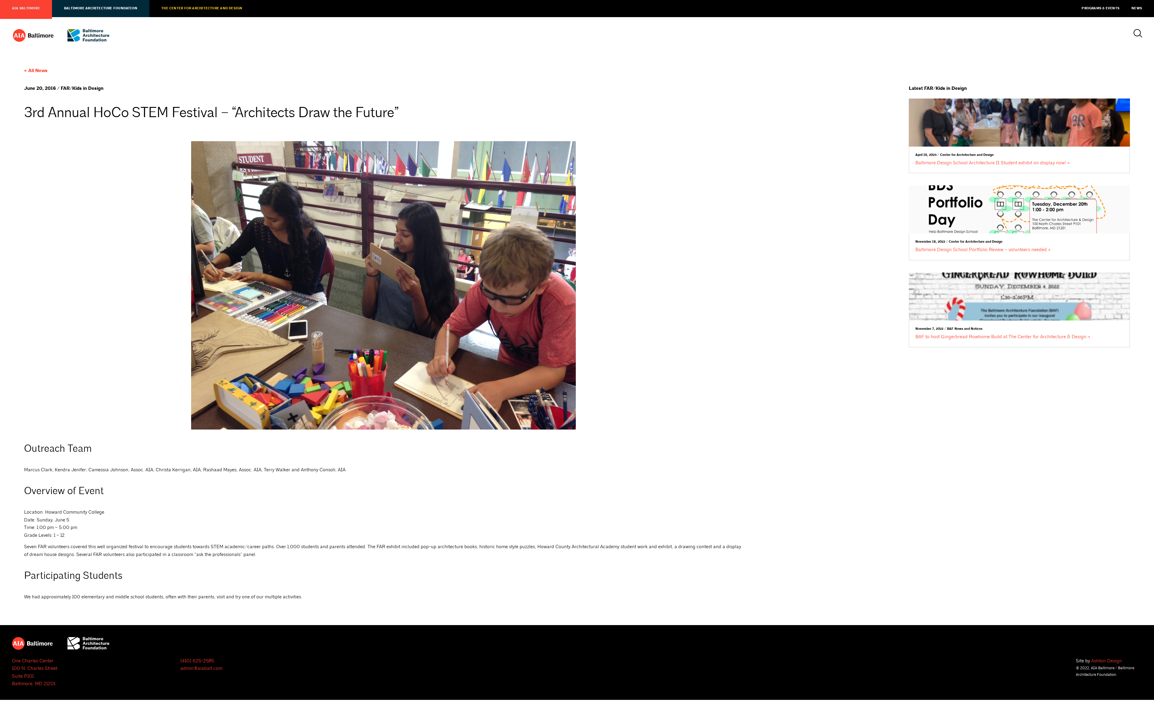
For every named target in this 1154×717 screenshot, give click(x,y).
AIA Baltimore (26, 8)
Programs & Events (1100, 8)
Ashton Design (1106, 661)
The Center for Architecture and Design (201, 8)
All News (37, 71)
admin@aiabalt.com (201, 668)
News (1136, 8)
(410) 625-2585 (197, 661)
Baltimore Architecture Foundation (100, 8)
